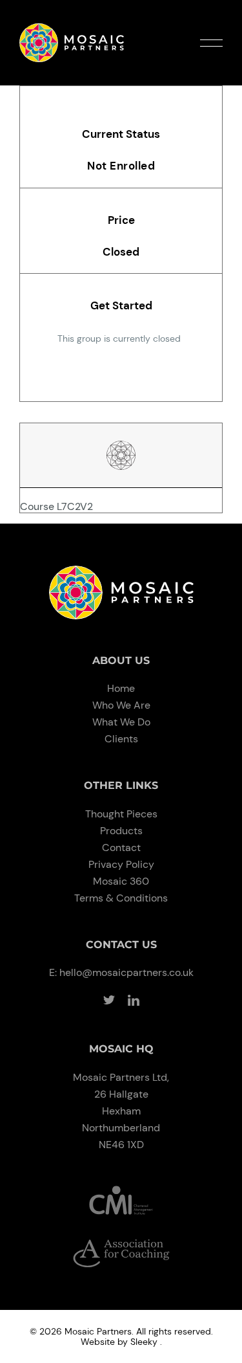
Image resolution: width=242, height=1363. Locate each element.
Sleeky (143, 1341)
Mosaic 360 (121, 881)
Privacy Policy (121, 864)
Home (121, 688)
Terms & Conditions (121, 898)
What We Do (121, 722)
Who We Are (121, 705)
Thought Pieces (121, 814)
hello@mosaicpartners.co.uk (126, 972)
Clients (121, 739)
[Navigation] (211, 43)
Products (121, 830)
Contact (121, 847)
